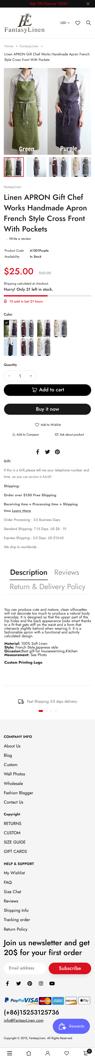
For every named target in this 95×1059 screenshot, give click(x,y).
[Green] (43, 328)
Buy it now (47, 409)
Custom (10, 765)
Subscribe (70, 968)
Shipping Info (16, 910)
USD (63, 22)
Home (9, 46)
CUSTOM (12, 833)
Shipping (10, 283)
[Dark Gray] (43, 347)
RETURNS (12, 824)
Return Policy (15, 929)
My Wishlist (14, 873)
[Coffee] (27, 328)
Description (28, 572)
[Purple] (10, 328)
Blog (8, 755)
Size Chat (12, 892)
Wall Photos (14, 774)
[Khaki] (60, 328)
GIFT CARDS (15, 852)
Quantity (10, 364)
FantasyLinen (30, 46)
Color (8, 314)
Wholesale (13, 784)
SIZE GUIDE (15, 842)
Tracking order (17, 920)
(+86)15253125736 (31, 1012)
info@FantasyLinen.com (24, 1021)
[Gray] (27, 347)
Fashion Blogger (18, 793)
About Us (12, 746)
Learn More (21, 510)
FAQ (8, 883)
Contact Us (13, 802)
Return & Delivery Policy (47, 586)
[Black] (10, 347)
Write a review (20, 239)
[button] (40, 711)
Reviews (66, 572)
